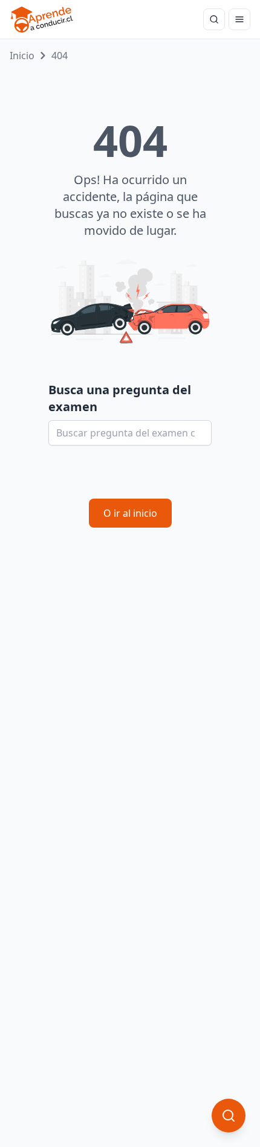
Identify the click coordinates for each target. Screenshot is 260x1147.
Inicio (22, 55)
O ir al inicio (130, 513)
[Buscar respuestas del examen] (214, 19)
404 (59, 55)
